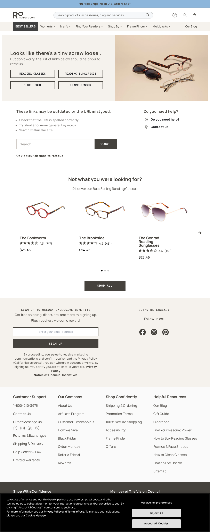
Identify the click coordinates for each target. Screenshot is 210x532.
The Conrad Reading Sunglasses (149, 241)
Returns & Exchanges (29, 435)
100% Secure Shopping (124, 422)
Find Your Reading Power (172, 430)
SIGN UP (56, 343)
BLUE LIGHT (32, 85)
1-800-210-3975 (25, 405)
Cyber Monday (69, 446)
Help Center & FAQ (27, 452)
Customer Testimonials (76, 422)
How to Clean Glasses (170, 454)
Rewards (64, 463)
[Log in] (184, 15)
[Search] (147, 15)
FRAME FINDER (80, 85)
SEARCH (106, 144)
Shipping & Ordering (121, 405)
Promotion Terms (119, 413)
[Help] (174, 15)
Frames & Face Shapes (170, 446)
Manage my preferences (156, 502)
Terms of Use (75, 511)
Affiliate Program (71, 413)
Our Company (70, 397)
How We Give (68, 430)
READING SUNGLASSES (81, 73)
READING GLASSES (32, 73)
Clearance (161, 422)
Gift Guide (161, 413)
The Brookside (92, 238)
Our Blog (160, 405)
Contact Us (22, 413)
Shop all (105, 285)
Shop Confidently (121, 397)
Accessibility (116, 430)
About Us (65, 405)
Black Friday (67, 438)
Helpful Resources (169, 397)
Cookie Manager (36, 515)
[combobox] (103, 15)
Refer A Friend (69, 454)
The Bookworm (33, 238)
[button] (48, 26)
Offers (111, 446)
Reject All (156, 513)
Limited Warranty (26, 460)
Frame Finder (116, 438)
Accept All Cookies (156, 523)
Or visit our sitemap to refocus (39, 156)
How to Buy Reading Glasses (175, 438)
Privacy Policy (53, 511)
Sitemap (159, 471)
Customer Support (29, 397)
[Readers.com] (23, 15)
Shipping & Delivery (28, 443)
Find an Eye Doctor (167, 463)
